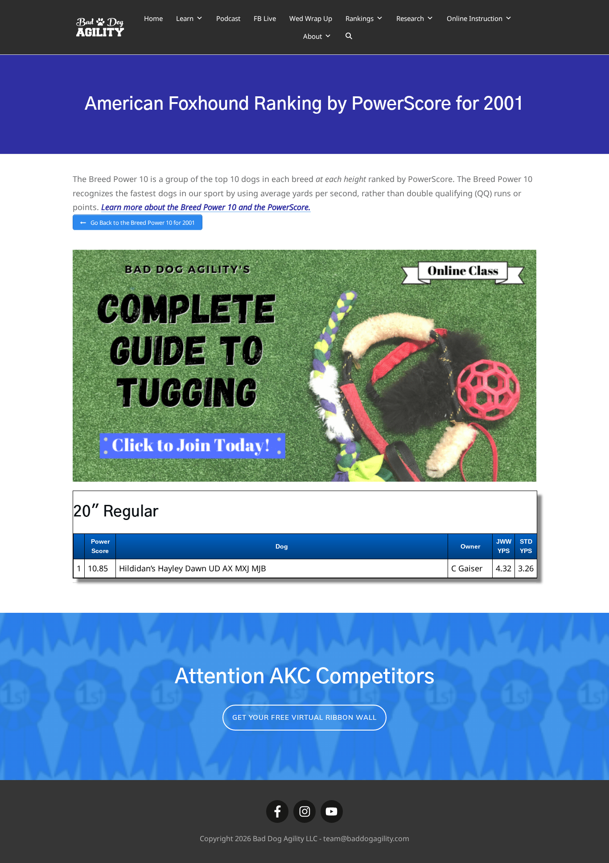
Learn (184, 18)
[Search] (348, 36)
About (312, 36)
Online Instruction (474, 18)
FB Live (265, 18)
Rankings (360, 18)
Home (153, 18)
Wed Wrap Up (310, 18)
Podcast (228, 18)
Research (410, 18)
